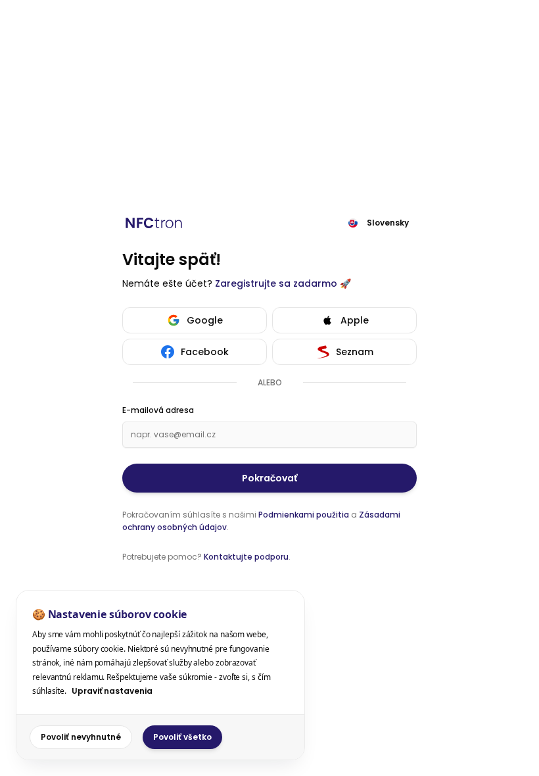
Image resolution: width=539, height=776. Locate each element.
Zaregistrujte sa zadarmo (276, 283)
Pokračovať (269, 478)
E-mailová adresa (158, 410)
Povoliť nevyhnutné (81, 736)
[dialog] (160, 675)
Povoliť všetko (182, 736)
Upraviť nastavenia (112, 690)
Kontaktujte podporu (246, 556)
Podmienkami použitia (303, 514)
